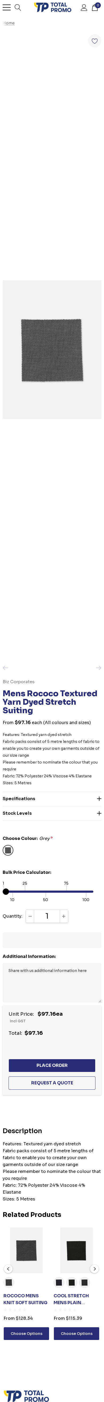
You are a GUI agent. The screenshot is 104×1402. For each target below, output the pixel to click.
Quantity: (12, 916)
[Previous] (7, 668)
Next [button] (94, 1269)
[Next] (97, 668)
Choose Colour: (28, 838)
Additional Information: (29, 956)
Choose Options (26, 1333)
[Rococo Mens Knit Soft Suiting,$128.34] (26, 1250)
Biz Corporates (19, 682)
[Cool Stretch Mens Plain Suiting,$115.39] (76, 1250)
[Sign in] (84, 7)
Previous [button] (8, 1269)
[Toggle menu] (7, 7)
